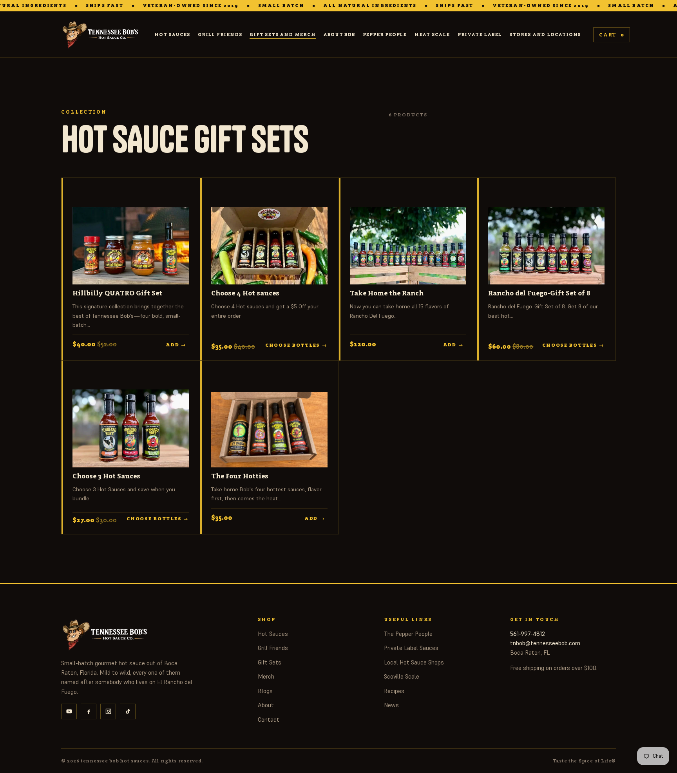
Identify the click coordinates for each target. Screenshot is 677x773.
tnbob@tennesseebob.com (545, 643)
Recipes (394, 691)
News (391, 705)
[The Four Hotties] (269, 419)
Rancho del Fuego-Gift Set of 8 (539, 293)
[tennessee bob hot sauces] (101, 34)
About (266, 705)
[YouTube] (69, 711)
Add (176, 345)
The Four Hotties (239, 476)
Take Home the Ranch (387, 293)
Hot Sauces (172, 34)
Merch (266, 676)
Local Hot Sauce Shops (414, 662)
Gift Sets (269, 662)
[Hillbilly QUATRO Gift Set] (130, 236)
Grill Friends (220, 34)
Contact (268, 719)
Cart (611, 35)
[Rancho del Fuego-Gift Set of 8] (546, 236)
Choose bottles (296, 345)
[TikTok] (128, 711)
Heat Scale (432, 34)
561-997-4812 (527, 633)
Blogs (265, 691)
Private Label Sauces (411, 648)
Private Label (479, 34)
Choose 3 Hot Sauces (106, 476)
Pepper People (385, 34)
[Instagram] (108, 711)
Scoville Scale (401, 676)
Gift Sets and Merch (282, 34)
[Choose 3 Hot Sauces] (130, 419)
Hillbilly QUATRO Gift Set (117, 293)
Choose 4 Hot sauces (245, 293)
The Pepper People (408, 633)
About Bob (339, 34)
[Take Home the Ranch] (408, 236)
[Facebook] (88, 711)
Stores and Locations (545, 34)
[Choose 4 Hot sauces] (269, 236)
